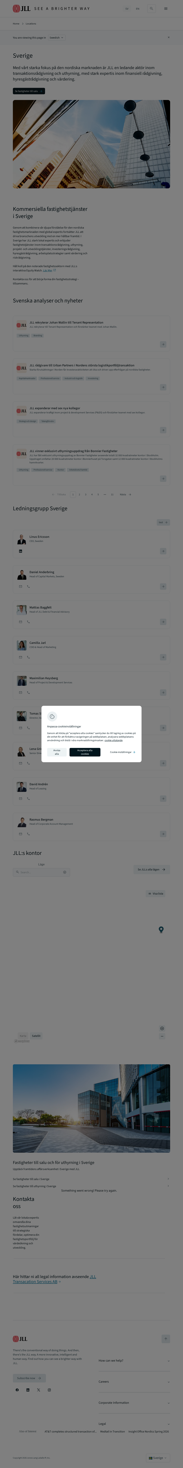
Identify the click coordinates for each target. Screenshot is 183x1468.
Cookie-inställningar (123, 752)
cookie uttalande (114, 740)
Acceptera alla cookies (84, 752)
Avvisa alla (56, 752)
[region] (91, 734)
